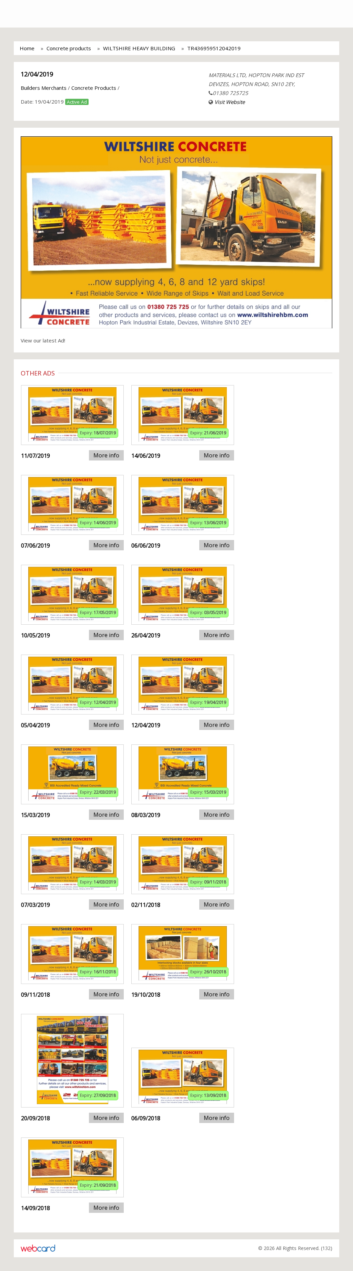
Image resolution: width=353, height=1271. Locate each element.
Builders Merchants (44, 87)
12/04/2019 (37, 74)
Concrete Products (93, 87)
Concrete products (69, 48)
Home (27, 48)
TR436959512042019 (214, 48)
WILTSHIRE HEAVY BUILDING (139, 48)
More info (106, 455)
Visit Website (229, 101)
